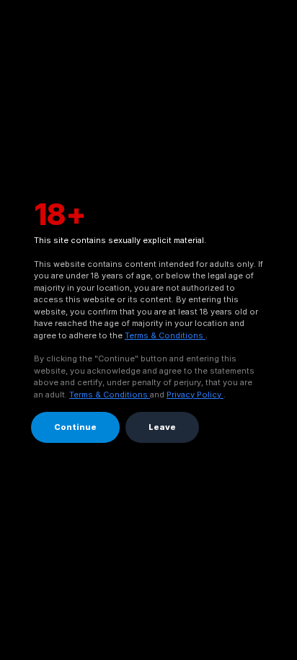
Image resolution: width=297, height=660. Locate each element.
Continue (75, 427)
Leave (162, 427)
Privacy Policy (195, 395)
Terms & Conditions (165, 335)
